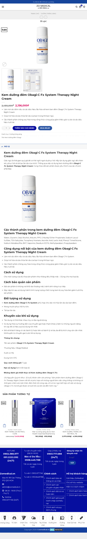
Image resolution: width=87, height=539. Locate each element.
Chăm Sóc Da (24, 524)
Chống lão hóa (33, 524)
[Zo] (43, 7)
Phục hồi (81, 523)
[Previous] (6, 45)
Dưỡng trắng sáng (48, 13)
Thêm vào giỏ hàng (24, 128)
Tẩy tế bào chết (43, 524)
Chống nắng (4, 523)
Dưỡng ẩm (53, 523)
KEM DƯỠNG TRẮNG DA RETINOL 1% (72, 433)
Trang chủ (35, 13)
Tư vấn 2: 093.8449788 (33, 477)
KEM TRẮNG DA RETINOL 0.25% (15, 433)
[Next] (81, 45)
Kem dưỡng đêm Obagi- (13, 137)
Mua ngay (45, 128)
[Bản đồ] (84, 7)
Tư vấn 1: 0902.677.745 (33, 473)
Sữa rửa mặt (71, 523)
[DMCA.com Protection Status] (56, 530)
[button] (3, 6)
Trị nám (14, 523)
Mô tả (7, 146)
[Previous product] (45, 17)
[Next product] (41, 17)
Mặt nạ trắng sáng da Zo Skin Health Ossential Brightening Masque (43, 433)
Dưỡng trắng (62, 524)
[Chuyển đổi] (2, 146)
